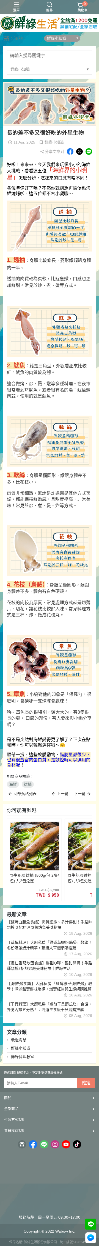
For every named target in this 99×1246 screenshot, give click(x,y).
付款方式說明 (15, 1120)
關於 (7, 1098)
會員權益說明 (15, 1130)
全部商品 (11, 1109)
